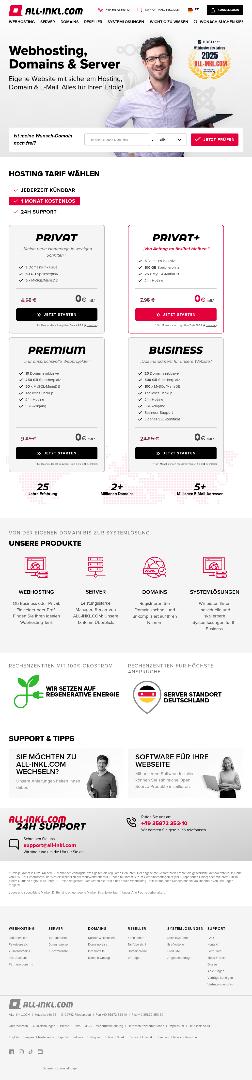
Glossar (212, 964)
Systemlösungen (126, 21)
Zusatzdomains (19, 951)
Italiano (78, 1037)
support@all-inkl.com (162, 10)
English (14, 1037)
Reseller (93, 21)
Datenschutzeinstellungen (60, 1068)
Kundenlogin (228, 10)
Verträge (134, 958)
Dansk (133, 1037)
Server (47, 21)
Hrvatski (148, 1037)
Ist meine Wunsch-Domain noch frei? (43, 139)
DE (197, 9)
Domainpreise (58, 945)
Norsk (177, 1037)
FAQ (210, 938)
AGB (88, 1026)
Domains (70, 21)
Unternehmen (18, 1026)
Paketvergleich (19, 945)
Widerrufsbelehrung (109, 1026)
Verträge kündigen (220, 978)
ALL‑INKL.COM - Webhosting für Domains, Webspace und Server (46, 10)
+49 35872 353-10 (117, 10)
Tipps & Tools (216, 958)
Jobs (77, 1026)
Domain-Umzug (99, 958)
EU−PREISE (92, 325)
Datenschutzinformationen (146, 1026)
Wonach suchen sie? (221, 21)
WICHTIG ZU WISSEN (169, 21)
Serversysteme (177, 938)
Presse (64, 1026)
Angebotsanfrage (179, 958)
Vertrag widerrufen (220, 984)
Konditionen (136, 938)
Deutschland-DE (200, 1026)
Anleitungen (215, 971)
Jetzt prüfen (219, 139)
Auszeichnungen (43, 1026)
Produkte (173, 951)
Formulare (214, 951)
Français (28, 1037)
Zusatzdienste (58, 951)
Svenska (163, 1037)
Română (191, 1037)
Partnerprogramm (21, 964)
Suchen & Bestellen (101, 938)
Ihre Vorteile (96, 951)
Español (63, 1037)
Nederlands (46, 1037)
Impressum (176, 1026)
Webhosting (22, 21)
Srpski (121, 1037)
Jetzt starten (60, 314)
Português (94, 1037)
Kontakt (212, 945)
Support (216, 929)
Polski (109, 1037)
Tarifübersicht (18, 938)
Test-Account (18, 958)
